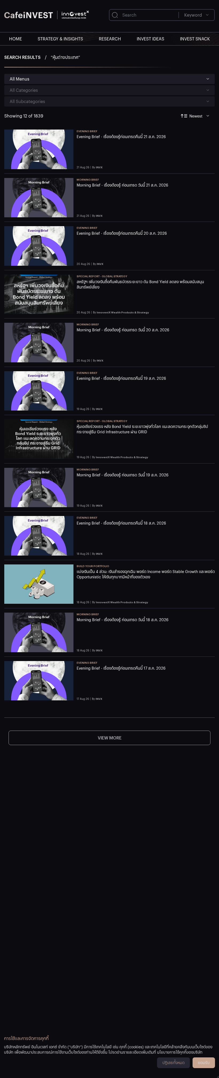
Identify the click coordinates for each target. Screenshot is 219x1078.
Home (15, 39)
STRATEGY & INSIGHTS (60, 39)
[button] (146, 149)
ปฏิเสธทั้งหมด (173, 1062)
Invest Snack (195, 39)
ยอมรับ (204, 1062)
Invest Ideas (150, 39)
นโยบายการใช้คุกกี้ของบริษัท (179, 1052)
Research (110, 39)
